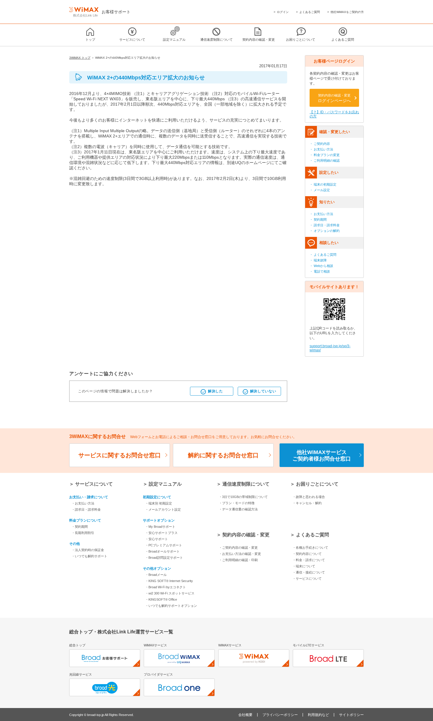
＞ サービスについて (91, 483)
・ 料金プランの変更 (325, 155)
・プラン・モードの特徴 (236, 503)
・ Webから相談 (321, 266)
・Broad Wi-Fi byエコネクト (165, 587)
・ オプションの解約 (325, 230)
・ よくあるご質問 (323, 254)
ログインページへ (334, 98)
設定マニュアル (174, 39)
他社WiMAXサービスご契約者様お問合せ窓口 (321, 455)
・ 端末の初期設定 (323, 184)
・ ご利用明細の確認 (325, 160)
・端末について (303, 566)
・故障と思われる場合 (308, 497)
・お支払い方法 (83, 503)
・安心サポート (156, 539)
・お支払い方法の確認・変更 (240, 554)
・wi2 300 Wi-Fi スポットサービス (169, 593)
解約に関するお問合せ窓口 (223, 455)
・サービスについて (307, 578)
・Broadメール (156, 574)
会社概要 (245, 715)
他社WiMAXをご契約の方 (347, 12)
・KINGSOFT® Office (161, 599)
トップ (90, 39)
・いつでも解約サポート (89, 556)
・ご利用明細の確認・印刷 (238, 560)
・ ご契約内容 (320, 143)
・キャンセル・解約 (307, 503)
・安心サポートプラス (161, 533)
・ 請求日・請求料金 (325, 225)
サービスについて (132, 39)
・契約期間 (80, 526)
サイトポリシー (351, 715)
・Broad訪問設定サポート (164, 557)
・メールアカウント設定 (163, 509)
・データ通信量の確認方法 (238, 509)
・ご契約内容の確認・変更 (238, 547)
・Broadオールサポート (162, 551)
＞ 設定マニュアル (162, 483)
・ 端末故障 (318, 260)
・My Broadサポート (160, 526)
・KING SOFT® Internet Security (169, 581)
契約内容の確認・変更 (258, 39)
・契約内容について (307, 554)
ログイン (283, 12)
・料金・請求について (308, 560)
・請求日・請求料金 (86, 509)
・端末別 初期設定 (158, 503)
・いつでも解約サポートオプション (171, 605)
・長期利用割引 (83, 533)
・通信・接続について (308, 572)
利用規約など (318, 715)
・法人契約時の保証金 (88, 550)
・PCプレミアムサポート (163, 545)
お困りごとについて (300, 39)
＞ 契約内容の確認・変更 (243, 534)
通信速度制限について (216, 39)
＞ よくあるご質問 (309, 534)
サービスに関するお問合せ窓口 (119, 455)
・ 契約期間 (318, 219)
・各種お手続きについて (310, 547)
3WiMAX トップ (79, 57)
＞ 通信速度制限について (243, 483)
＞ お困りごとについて (314, 483)
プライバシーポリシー (280, 715)
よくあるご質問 (309, 12)
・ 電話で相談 (320, 271)
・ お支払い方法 (321, 149)
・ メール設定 (320, 190)
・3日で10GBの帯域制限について (243, 497)
